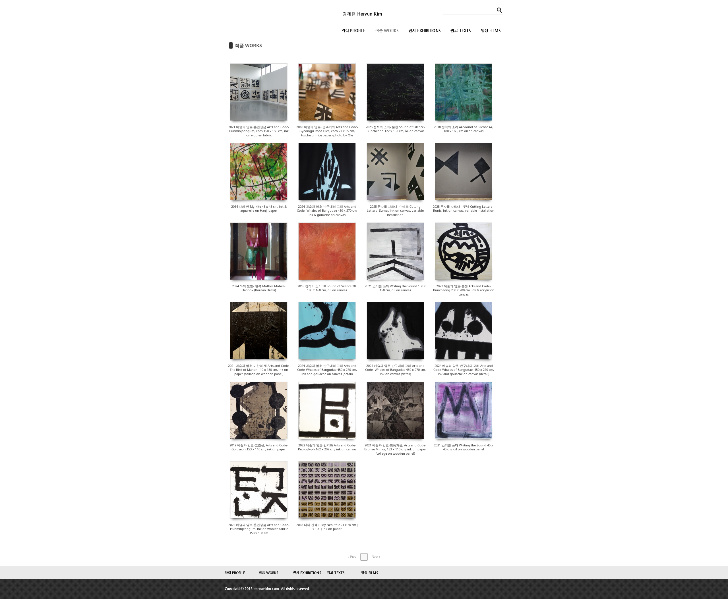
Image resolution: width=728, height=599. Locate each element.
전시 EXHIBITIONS (424, 30)
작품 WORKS (387, 30)
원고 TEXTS (460, 30)
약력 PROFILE (354, 30)
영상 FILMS (491, 30)
